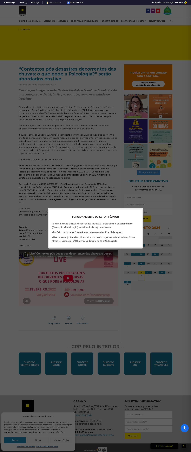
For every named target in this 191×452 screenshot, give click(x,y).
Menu (23, 2)
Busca (35, 2)
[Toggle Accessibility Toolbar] (184, 428)
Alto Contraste (53, 2)
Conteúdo (9, 2)
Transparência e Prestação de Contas (167, 2)
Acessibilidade (75, 2)
